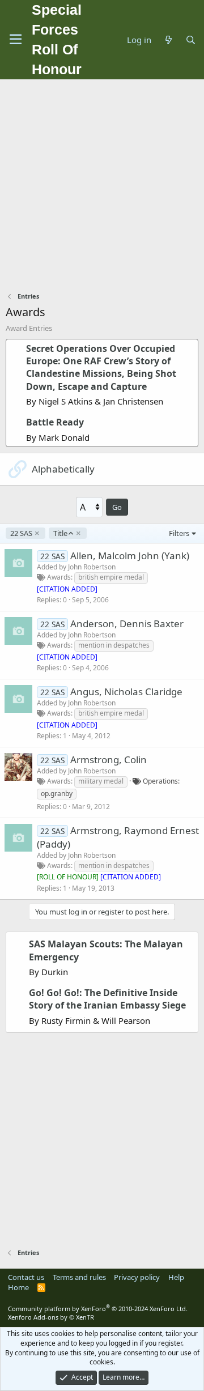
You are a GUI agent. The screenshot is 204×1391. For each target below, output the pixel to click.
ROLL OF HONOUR (67, 877)
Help (176, 1277)
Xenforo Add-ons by (51, 1317)
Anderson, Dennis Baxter (127, 623)
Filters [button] (179, 533)
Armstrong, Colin (108, 759)
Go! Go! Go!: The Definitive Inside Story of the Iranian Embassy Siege (107, 998)
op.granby (57, 793)
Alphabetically (63, 468)
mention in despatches (114, 645)
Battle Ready (55, 422)
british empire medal (111, 577)
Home (18, 1287)
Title (60, 533)
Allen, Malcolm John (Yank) (129, 555)
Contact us (26, 1277)
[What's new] (168, 39)
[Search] (191, 39)
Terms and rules (79, 1277)
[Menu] (15, 39)
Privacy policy (137, 1277)
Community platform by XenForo (98, 1308)
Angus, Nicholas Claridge (126, 691)
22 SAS (21, 533)
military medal (101, 781)
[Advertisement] (102, 187)
